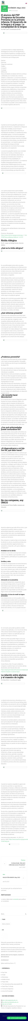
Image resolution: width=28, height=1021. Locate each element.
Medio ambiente (6, 924)
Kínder (3, 974)
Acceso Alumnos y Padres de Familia (8, 1)
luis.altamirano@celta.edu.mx (10, 1002)
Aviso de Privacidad (7, 991)
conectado (15, 899)
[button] (17, 1018)
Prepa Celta (5, 981)
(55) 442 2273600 (7, 1004)
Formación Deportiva (7, 988)
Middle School (6, 979)
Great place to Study (7, 986)
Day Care (4, 972)
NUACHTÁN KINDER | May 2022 (11, 877)
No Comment (14, 10)
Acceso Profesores (21, 1)
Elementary (5, 977)
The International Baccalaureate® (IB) (12, 984)
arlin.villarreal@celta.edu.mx (10, 1000)
